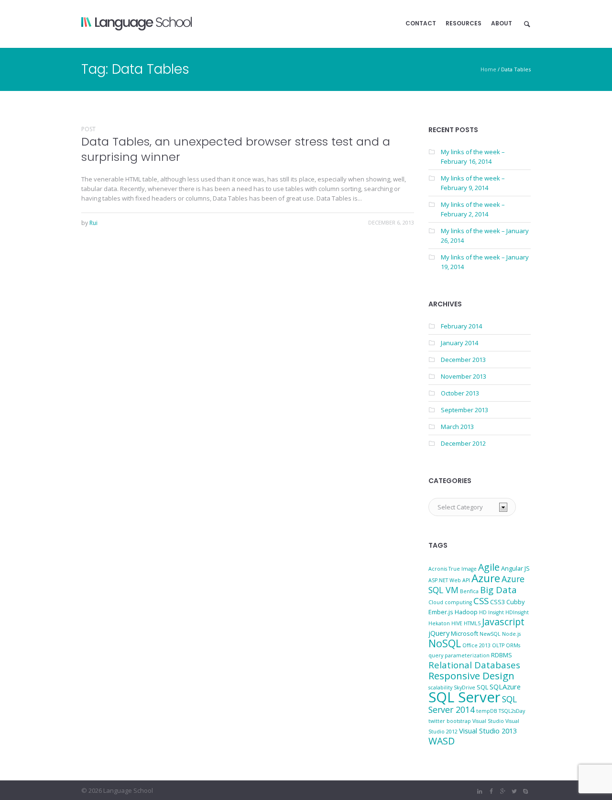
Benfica (469, 591)
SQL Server (464, 697)
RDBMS (501, 655)
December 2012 (463, 443)
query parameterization (459, 655)
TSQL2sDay (512, 711)
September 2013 (464, 410)
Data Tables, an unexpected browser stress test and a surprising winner (235, 149)
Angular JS (515, 568)
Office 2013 (476, 645)
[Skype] (525, 791)
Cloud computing (450, 602)
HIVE (456, 623)
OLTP (498, 645)
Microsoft (464, 633)
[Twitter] (514, 791)
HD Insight (491, 612)
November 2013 (463, 376)
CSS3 (497, 601)
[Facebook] (491, 791)
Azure (485, 578)
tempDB (486, 711)
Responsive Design (471, 675)
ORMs (513, 645)
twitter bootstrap (449, 721)
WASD (441, 740)
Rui (93, 223)
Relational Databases (474, 665)
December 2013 (463, 359)
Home (488, 69)
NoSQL (444, 643)
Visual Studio (488, 721)
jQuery (438, 633)
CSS (481, 601)
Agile (489, 567)
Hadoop (466, 612)
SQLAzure (505, 686)
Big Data (498, 590)
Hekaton (439, 623)
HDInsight (517, 612)
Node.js (511, 634)
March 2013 (457, 426)
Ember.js (440, 612)
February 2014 (461, 326)
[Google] (502, 791)
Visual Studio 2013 (488, 730)
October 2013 (460, 393)
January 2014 (459, 342)
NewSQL (490, 634)
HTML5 (472, 623)
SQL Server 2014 (472, 704)
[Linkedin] (479, 791)
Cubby (515, 601)
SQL (482, 687)
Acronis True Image (452, 568)
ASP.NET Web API (449, 580)
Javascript (503, 621)
